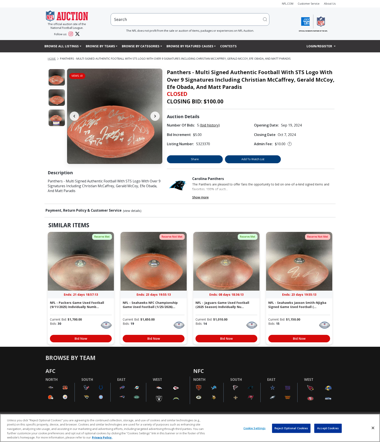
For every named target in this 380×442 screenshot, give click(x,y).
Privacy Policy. (102, 437)
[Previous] (74, 116)
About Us (330, 4)
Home (52, 59)
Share (195, 159)
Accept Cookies (328, 428)
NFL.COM (287, 4)
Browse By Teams (100, 46)
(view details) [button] (132, 211)
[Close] (373, 428)
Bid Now (81, 338)
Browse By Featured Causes (189, 46)
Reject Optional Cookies (291, 428)
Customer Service (309, 4)
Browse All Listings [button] (61, 46)
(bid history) (210, 125)
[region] (190, 428)
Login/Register (320, 46)
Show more (200, 197)
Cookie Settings (254, 428)
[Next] (155, 116)
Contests (228, 46)
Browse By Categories (140, 46)
